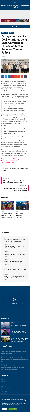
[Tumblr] (25, 76)
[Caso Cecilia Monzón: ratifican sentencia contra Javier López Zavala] (5, 332)
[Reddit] (18, 76)
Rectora (5, 170)
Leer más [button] (5, 408)
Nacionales (4, 381)
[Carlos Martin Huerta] (15, 302)
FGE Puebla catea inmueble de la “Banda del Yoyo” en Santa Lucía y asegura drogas (14, 270)
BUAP (27, 168)
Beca (7, 168)
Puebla (11, 32)
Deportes (3, 386)
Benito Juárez (21, 168)
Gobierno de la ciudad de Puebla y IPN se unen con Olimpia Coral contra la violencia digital (14, 254)
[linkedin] (9, 76)
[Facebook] (2, 76)
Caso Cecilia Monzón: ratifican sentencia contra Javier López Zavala (13, 247)
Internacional (4, 384)
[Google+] (15, 76)
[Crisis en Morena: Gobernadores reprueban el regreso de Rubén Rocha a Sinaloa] (5, 325)
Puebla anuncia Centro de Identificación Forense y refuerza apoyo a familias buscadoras (13, 262)
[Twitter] (6, 76)
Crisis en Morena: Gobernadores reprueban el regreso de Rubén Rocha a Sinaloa (15, 240)
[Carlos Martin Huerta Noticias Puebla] (15, 15)
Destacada (4, 32)
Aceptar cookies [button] (12, 408)
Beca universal (13, 168)
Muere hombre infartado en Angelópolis (15, 215)
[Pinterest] (12, 76)
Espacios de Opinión (6, 389)
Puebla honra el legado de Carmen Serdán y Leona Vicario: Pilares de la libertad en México (14, 277)
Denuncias (3, 393)
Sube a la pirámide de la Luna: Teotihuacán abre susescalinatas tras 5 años (13, 161)
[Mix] (22, 76)
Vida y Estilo (4, 391)
